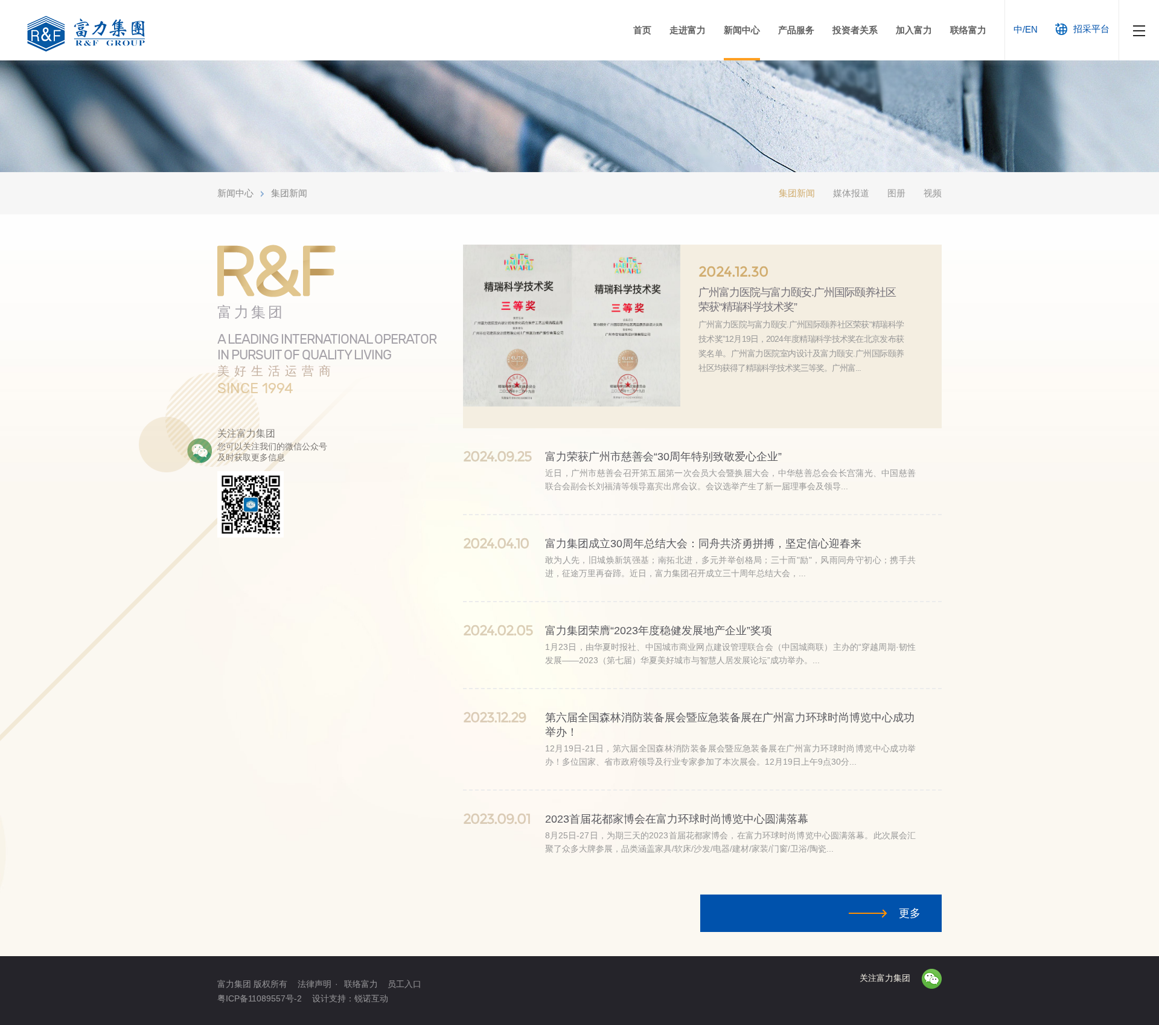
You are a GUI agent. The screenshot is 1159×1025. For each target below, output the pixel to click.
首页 (642, 30)
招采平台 (1091, 29)
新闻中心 (742, 30)
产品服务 (796, 30)
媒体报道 (851, 193)
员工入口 (404, 984)
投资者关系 (855, 30)
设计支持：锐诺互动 (350, 998)
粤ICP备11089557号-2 (259, 998)
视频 (933, 193)
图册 (896, 193)
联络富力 (968, 30)
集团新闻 (289, 193)
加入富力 (914, 30)
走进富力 (687, 30)
